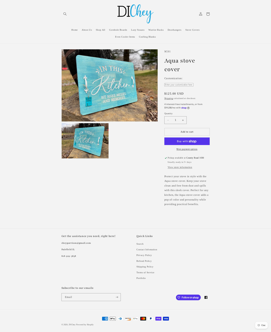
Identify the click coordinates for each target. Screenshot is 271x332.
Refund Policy (144, 261)
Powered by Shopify (85, 325)
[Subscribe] (116, 297)
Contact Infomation (146, 249)
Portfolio (141, 278)
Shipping (168, 98)
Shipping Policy (144, 266)
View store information (180, 167)
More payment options (186, 149)
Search (140, 244)
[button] (65, 14)
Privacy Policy (144, 255)
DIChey (72, 325)
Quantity (168, 113)
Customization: (173, 78)
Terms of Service (145, 272)
